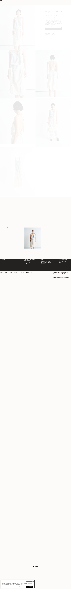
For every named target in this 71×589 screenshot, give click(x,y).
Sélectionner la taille (53, 29)
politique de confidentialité (65, 277)
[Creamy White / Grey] (61, 26)
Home (1, 272)
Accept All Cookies (30, 586)
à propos (48, 4)
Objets (37, 4)
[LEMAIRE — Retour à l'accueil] (3, 0)
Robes (4, 272)
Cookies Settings (21, 586)
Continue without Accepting (30, 581)
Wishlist (69, 4)
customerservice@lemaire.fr (45, 261)
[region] (18, 584)
